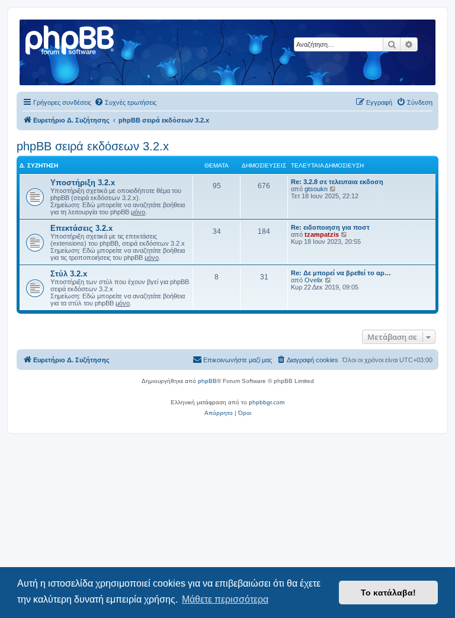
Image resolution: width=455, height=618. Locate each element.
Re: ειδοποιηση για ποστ (330, 227)
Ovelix (314, 280)
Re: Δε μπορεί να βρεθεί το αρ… (341, 272)
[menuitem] (125, 102)
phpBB (207, 381)
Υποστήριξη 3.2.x (82, 182)
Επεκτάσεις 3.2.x (81, 228)
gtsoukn (316, 188)
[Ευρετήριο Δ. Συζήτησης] (70, 38)
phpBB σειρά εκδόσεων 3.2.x (93, 146)
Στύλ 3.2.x (68, 273)
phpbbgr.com (266, 402)
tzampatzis (322, 234)
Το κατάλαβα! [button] (388, 592)
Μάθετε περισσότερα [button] (225, 599)
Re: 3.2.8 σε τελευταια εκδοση (337, 181)
